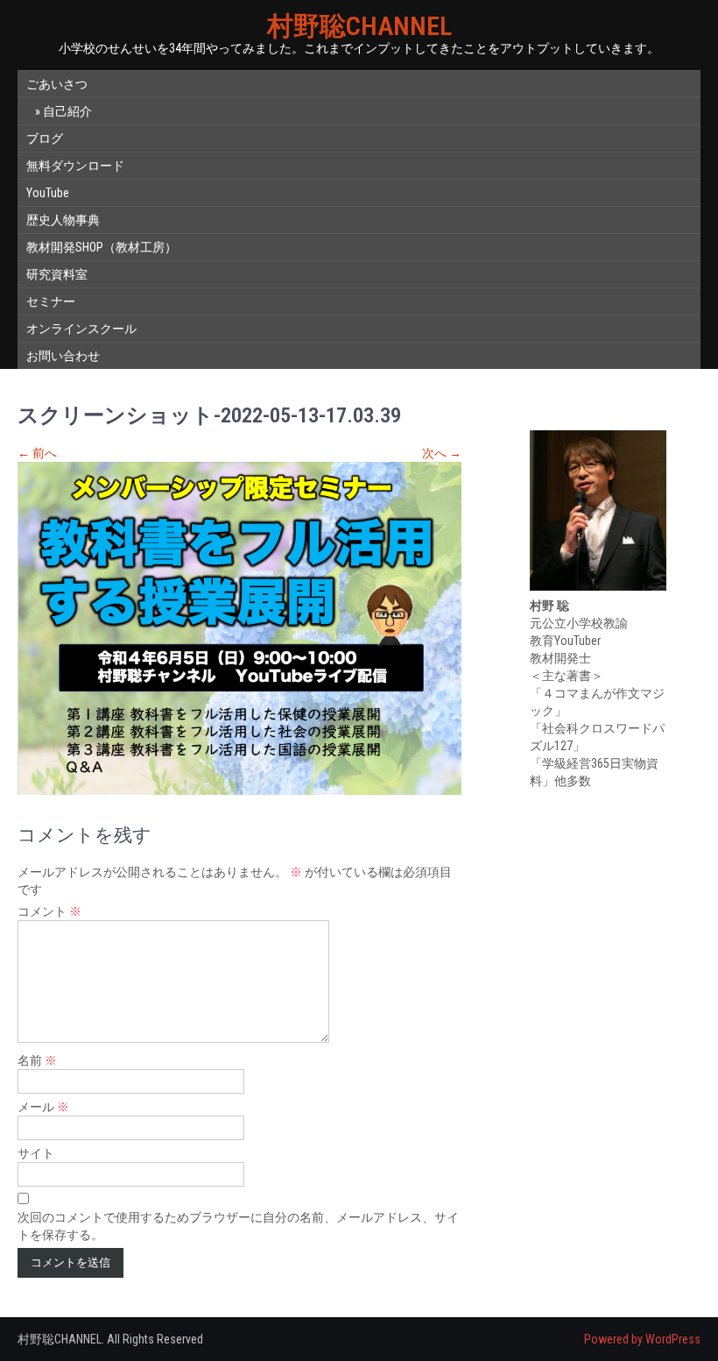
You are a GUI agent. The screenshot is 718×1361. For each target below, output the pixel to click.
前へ (37, 453)
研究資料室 (57, 274)
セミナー (50, 301)
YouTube (47, 193)
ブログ (44, 138)
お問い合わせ (63, 356)
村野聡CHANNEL (359, 26)
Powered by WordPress (642, 1339)
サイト (36, 1153)
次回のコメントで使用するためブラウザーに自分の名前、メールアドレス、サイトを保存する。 (238, 1226)
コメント (49, 911)
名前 (37, 1060)
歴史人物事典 (63, 220)
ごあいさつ (57, 84)
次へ (441, 453)
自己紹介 (67, 111)
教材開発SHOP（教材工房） (101, 247)
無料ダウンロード (75, 166)
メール (43, 1107)
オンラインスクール (81, 329)
